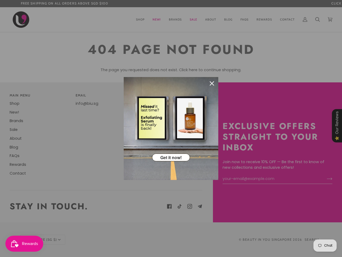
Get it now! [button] (171, 157)
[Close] (211, 83)
